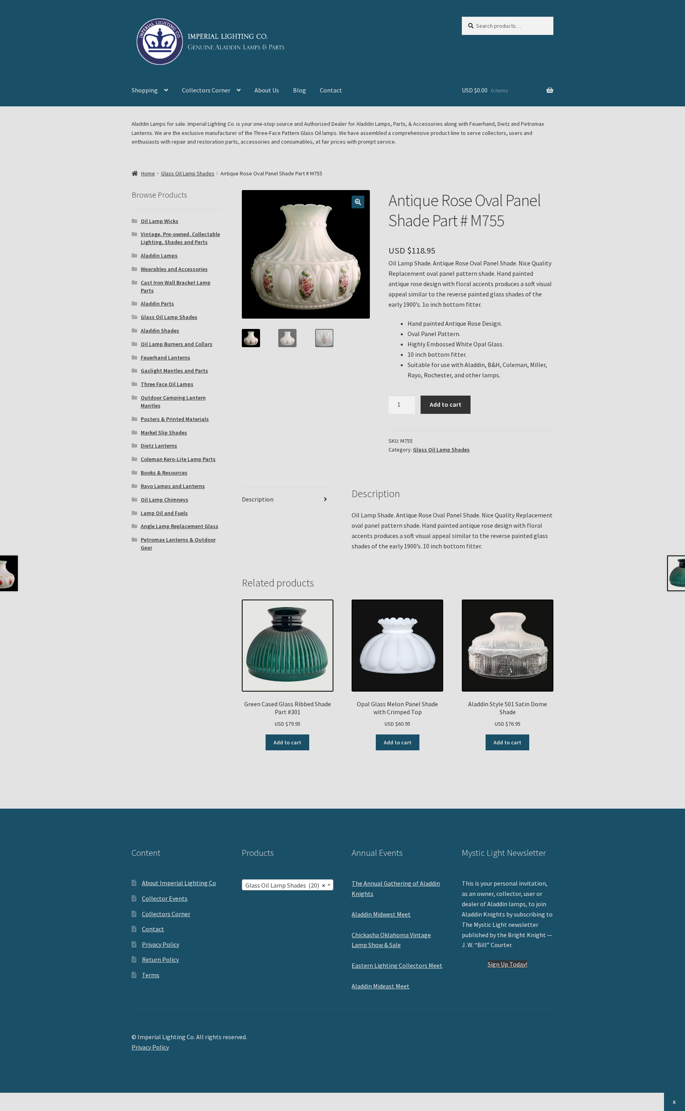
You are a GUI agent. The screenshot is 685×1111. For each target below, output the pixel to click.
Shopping (145, 90)
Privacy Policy (160, 944)
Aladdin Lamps (159, 255)
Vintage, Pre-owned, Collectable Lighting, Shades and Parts (180, 238)
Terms (150, 975)
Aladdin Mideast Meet (380, 986)
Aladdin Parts (157, 303)
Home (148, 173)
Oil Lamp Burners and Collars (176, 344)
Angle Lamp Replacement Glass (179, 526)
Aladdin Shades (160, 330)
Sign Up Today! (507, 964)
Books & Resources (164, 472)
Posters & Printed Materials (175, 419)
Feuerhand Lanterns (165, 357)
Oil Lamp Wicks (159, 221)
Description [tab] (258, 499)
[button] (358, 202)
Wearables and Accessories (174, 269)
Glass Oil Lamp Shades (187, 173)
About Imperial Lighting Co (179, 883)
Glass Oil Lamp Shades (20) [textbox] (285, 885)
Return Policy (160, 959)
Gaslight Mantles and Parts (174, 370)
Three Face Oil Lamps (167, 384)
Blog (299, 90)
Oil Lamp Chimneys (164, 499)
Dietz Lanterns (159, 445)
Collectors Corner (206, 90)
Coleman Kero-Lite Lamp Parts (178, 459)
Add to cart (445, 404)
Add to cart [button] (287, 742)
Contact (331, 90)
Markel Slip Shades (164, 432)
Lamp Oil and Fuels (164, 513)
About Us (266, 90)
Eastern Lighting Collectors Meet (397, 965)
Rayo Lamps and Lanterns (173, 486)
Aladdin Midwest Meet (381, 914)
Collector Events (165, 898)
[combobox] (287, 884)
